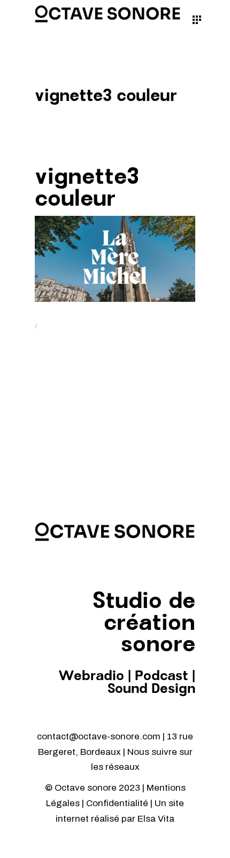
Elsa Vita (155, 819)
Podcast (161, 676)
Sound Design (151, 689)
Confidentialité (118, 803)
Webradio (91, 676)
